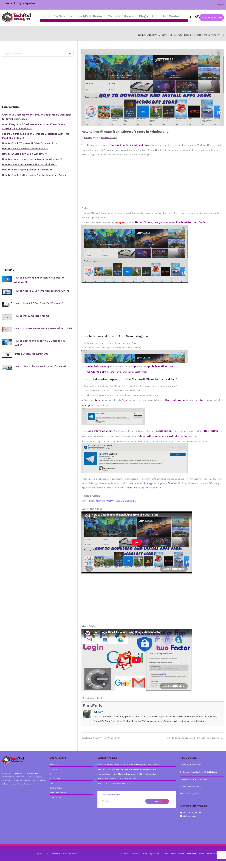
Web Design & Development (191, 764)
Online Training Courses (189, 793)
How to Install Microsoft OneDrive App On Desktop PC (108, 500)
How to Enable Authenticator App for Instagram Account (35, 175)
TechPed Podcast (56, 788)
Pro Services (62, 16)
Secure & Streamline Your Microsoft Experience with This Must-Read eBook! (35, 135)
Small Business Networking (190, 786)
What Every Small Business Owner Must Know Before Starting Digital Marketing (33, 126)
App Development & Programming (193, 779)
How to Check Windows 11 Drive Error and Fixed (30, 143)
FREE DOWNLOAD (212, 17)
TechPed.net (55, 853)
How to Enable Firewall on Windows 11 (24, 153)
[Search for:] (37, 53)
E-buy (52, 783)
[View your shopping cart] (196, 17)
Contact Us (54, 769)
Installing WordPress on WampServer (101, 737)
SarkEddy (88, 137)
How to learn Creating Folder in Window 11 (27, 169)
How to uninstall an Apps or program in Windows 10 (154, 483)
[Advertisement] (152, 179)
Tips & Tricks (55, 778)
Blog (142, 16)
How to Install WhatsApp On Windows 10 (140, 487)
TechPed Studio (90, 16)
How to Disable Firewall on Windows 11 (25, 148)
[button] (73, 16)
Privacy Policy (55, 797)
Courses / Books (120, 16)
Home (45, 16)
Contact (175, 16)
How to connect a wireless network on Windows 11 (32, 159)
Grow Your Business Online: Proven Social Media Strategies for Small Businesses (37, 116)
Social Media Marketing (208, 772)
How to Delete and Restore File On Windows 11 (29, 164)
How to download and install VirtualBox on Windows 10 (194, 737)
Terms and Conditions (58, 792)
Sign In (221, 4)
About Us (158, 16)
